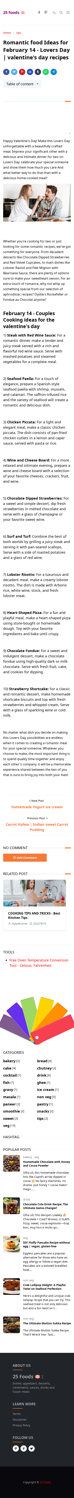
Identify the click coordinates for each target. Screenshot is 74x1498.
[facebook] (39, 12)
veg (36, 1157)
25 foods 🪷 (14, 12)
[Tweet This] (14, 72)
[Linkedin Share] (30, 72)
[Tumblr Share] (38, 72)
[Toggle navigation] (68, 12)
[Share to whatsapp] (46, 72)
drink (26, 1199)
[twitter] (31, 1448)
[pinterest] (45, 12)
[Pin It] (22, 72)
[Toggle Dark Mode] (54, 12)
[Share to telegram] (54, 72)
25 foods (45, 1482)
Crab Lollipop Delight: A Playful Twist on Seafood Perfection (44, 1287)
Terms (17, 1414)
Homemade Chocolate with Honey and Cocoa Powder (46, 1163)
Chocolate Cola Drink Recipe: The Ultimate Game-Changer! (45, 1206)
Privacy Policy (21, 1425)
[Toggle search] (61, 12)
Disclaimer (20, 1419)
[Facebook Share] (6, 72)
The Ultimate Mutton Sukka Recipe (47, 1323)
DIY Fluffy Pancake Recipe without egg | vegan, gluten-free (46, 1244)
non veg (28, 1280)
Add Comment (27, 858)
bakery (28, 1157)
